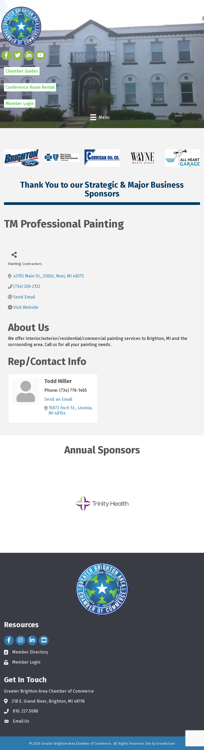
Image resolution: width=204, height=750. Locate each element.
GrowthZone (165, 743)
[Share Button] (14, 254)
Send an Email (58, 399)
